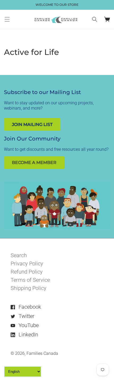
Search (19, 255)
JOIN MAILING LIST (32, 124)
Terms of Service (30, 280)
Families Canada (42, 353)
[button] (7, 19)
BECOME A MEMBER (34, 162)
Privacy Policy (27, 263)
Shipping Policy (28, 288)
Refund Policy (27, 272)
